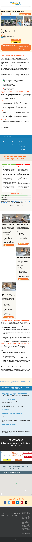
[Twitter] (10, 502)
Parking (15, 141)
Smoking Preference (23, 145)
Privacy (3, 513)
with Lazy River (14, 515)
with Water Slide (14, 517)
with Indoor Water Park (16, 513)
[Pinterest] (22, 502)
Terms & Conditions (5, 515)
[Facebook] (5, 502)
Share (2, 28)
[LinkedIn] (18, 502)
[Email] (27, 502)
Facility (24, 141)
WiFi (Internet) (7, 144)
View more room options (16, 130)
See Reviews (3, 37)
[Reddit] (14, 502)
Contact (3, 511)
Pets (23, 149)
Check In (6, 141)
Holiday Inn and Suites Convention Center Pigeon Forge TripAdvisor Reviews (11, 206)
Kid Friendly (14, 519)
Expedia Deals (16, 39)
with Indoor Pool (14, 511)
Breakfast (15, 144)
